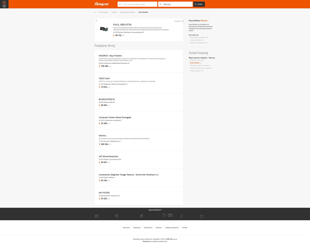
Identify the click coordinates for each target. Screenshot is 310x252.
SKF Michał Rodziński (108, 156)
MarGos (102, 135)
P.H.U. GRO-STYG (122, 24)
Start (95, 12)
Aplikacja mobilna (207, 215)
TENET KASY (104, 78)
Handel (114, 12)
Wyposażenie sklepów (127, 12)
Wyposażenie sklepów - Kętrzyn (202, 58)
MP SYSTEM (104, 192)
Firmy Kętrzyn (103, 12)
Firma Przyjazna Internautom (122, 215)
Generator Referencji (144, 215)
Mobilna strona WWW (101, 215)
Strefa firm (4, 6)
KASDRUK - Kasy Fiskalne (110, 55)
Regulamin (137, 227)
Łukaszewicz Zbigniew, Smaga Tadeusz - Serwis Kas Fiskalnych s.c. (129, 174)
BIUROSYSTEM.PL (107, 99)
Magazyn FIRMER (188, 215)
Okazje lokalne (170, 215)
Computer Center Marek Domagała (115, 117)
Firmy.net (101, 4)
